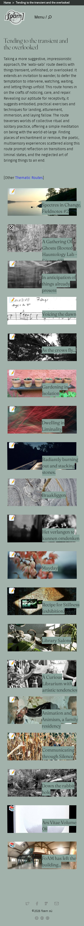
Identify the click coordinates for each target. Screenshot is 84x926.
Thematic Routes (29, 178)
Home (7, 2)
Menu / (41, 17)
